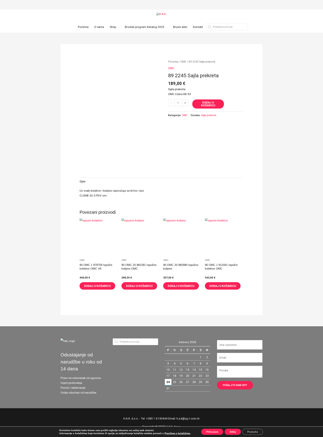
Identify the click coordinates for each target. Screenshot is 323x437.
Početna (83, 27)
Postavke (252, 431)
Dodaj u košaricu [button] (97, 286)
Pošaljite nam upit (235, 385)
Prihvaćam (212, 431)
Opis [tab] (82, 181)
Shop (113, 27)
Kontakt (198, 27)
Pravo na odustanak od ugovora (81, 378)
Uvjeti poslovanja (71, 382)
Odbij (233, 431)
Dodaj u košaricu (208, 104)
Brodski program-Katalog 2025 (144, 27)
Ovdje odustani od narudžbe (78, 392)
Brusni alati (180, 27)
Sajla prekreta (208, 115)
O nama (99, 27)
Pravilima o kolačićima (177, 433)
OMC (183, 61)
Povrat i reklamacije (73, 387)
